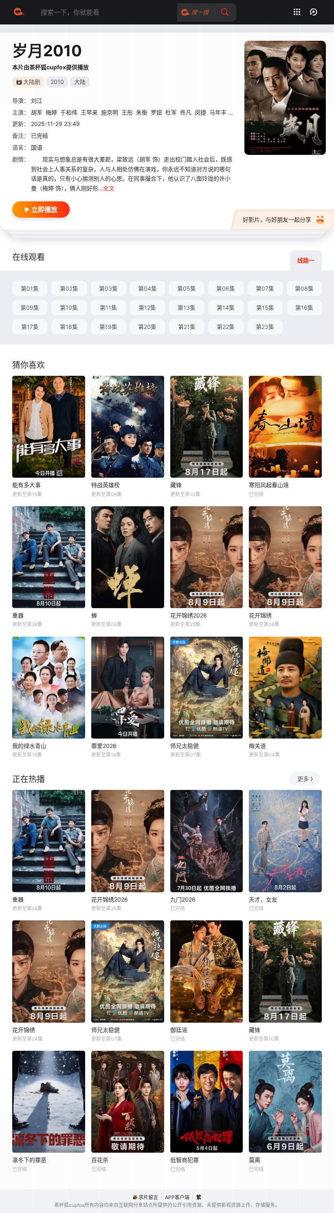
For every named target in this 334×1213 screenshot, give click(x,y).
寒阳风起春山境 (269, 484)
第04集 (147, 288)
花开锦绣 (260, 615)
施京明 (109, 112)
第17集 (30, 326)
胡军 (36, 112)
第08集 (304, 288)
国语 (36, 147)
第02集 (69, 288)
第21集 (187, 326)
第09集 (29, 307)
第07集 (265, 288)
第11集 (108, 307)
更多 (303, 778)
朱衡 (141, 112)
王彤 (127, 112)
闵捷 (200, 112)
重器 (18, 615)
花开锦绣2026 (188, 615)
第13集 (187, 307)
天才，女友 (263, 899)
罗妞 (156, 112)
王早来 (89, 112)
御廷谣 (178, 1029)
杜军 (171, 112)
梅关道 (257, 745)
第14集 (226, 307)
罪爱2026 (103, 745)
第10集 (69, 307)
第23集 (265, 326)
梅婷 (51, 112)
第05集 (186, 288)
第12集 (147, 307)
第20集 (147, 326)
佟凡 (185, 112)
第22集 (226, 326)
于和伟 (68, 112)
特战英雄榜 (105, 484)
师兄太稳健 (184, 745)
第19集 (108, 326)
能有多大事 (26, 484)
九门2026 (183, 899)
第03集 (108, 288)
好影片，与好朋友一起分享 (277, 219)
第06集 (225, 288)
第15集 (265, 307)
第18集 (69, 326)
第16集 (304, 307)
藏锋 (176, 484)
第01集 (30, 288)
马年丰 (217, 112)
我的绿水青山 (29, 745)
